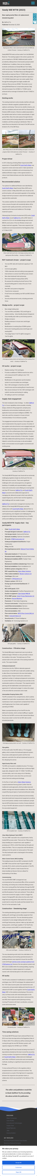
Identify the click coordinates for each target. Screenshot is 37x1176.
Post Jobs (7, 1145)
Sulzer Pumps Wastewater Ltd (25, 596)
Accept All (18, 1162)
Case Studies (10, 1120)
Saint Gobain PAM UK (24, 593)
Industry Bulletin (11, 1133)
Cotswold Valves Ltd (15, 616)
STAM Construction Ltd (17, 539)
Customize (18, 1167)
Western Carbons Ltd (25, 574)
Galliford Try (17, 218)
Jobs (8, 1130)
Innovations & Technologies (14, 1123)
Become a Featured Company (12, 1143)
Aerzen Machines (17, 598)
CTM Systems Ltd (17, 578)
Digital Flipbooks (11, 1128)
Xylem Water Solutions (24, 571)
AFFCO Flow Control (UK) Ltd (26, 613)
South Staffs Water (25, 165)
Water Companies (12, 1118)
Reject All (18, 1172)
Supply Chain (10, 1125)
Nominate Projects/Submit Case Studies (15, 1140)
